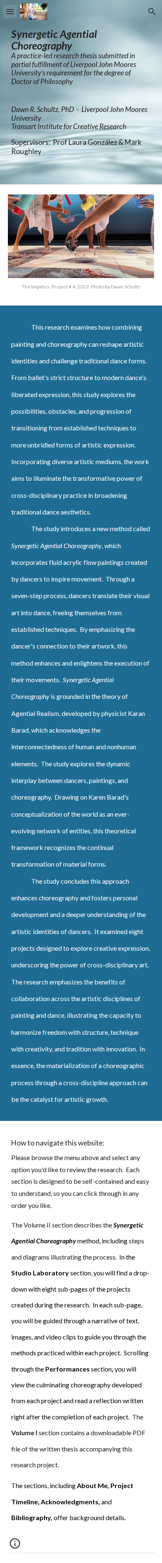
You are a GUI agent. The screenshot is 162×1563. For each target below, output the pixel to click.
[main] (81, 60)
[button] (10, 11)
